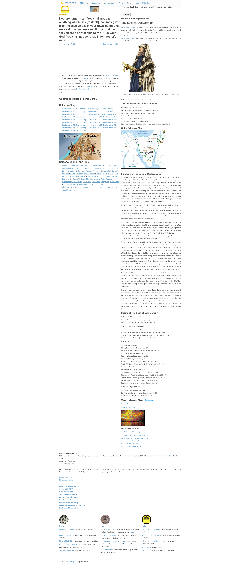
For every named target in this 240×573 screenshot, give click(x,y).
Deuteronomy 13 (68, 117)
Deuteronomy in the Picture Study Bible (134, 438)
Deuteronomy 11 (95, 114)
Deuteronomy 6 (81, 111)
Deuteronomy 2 (81, 109)
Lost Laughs (146, 547)
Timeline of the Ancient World (131, 441)
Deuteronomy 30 (82, 128)
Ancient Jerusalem (66, 535)
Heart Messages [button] (109, 3)
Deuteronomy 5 (68, 111)
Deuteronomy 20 (109, 120)
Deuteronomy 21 (68, 122)
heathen (97, 81)
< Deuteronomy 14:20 (67, 44)
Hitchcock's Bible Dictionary (69, 508)
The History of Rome (108, 535)
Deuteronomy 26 (82, 125)
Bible (102, 526)
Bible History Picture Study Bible (160, 456)
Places (132, 532)
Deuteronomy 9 (68, 114)
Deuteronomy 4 (106, 109)
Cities (84, 547)
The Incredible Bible (66, 551)
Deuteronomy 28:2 (127, 38)
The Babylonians (106, 550)
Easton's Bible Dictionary (68, 497)
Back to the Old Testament (130, 443)
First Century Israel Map (68, 544)
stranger (85, 78)
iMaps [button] (136, 3)
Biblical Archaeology (66, 529)
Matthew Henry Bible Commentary (72, 505)
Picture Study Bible (66, 541)
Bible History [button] (147, 3)
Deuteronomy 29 (68, 128)
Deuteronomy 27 (96, 125)
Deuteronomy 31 (96, 128)
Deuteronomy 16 (109, 117)
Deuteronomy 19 (96, 120)
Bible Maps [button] (84, 3)
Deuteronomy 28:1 (127, 27)
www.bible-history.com (131, 456)
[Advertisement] (89, 58)
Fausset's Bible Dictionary (68, 503)
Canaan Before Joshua (128, 404)
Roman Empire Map (107, 529)
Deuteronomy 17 (68, 120)
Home (61, 526)
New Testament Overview (151, 535)
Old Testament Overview (151, 529)
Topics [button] (121, 3)
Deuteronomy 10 (81, 114)
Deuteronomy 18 (82, 120)
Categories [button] (96, 3)
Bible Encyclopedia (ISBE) (69, 486)
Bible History (69, 562)
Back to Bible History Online (131, 446)
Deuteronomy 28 (109, 125)
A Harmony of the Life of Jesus (153, 541)
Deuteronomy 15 (96, 117)
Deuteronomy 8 (106, 111)
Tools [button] (129, 3)
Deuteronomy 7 (93, 111)
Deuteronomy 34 (82, 130)
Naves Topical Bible (66, 492)
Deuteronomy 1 (68, 109)
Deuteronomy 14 (82, 117)
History (144, 526)
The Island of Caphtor (128, 407)
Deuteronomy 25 (68, 125)
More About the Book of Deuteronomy (134, 435)
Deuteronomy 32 (109, 128)
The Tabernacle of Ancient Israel (112, 541)
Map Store (146, 550)
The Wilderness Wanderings (130, 432)
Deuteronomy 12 (108, 114)
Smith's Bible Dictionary (68, 494)
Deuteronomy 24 (109, 122)
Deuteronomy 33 (68, 130)
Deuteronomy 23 (96, 122)
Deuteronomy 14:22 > (111, 44)
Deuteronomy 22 (82, 122)
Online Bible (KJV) (66, 489)
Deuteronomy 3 (93, 109)
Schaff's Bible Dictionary (68, 500)
